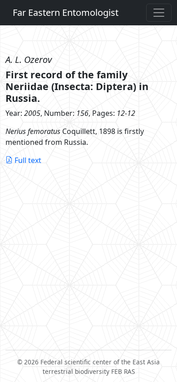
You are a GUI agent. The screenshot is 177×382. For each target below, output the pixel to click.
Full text (28, 160)
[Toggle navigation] (159, 13)
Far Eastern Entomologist (65, 12)
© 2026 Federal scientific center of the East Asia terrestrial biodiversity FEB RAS (88, 366)
